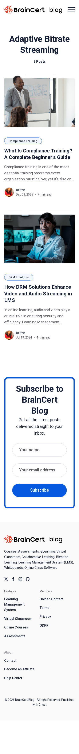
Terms (45, 608)
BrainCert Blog (24, 699)
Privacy (45, 617)
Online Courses (16, 627)
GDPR (44, 625)
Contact (10, 661)
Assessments (14, 636)
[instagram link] (20, 579)
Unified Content (51, 599)
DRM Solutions (19, 277)
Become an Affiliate (19, 669)
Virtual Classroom (18, 619)
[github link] (27, 579)
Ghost (43, 704)
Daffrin (20, 190)
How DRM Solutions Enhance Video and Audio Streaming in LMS (38, 293)
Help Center (13, 678)
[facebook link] (13, 579)
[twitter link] (6, 579)
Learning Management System (14, 604)
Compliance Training (23, 141)
